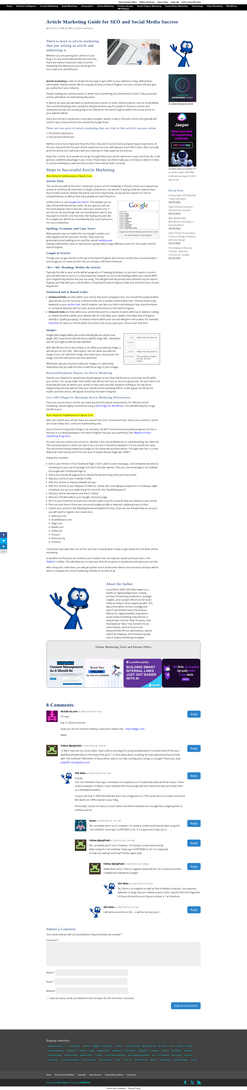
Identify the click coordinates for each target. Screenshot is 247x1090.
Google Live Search (78, 202)
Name (50, 972)
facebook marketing (55, 1050)
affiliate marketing (54, 1046)
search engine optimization (138, 1055)
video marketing (140, 1059)
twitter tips (127, 1059)
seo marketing (163, 1055)
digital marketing (149, 1046)
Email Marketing (69, 6)
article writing (74, 1046)
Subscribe (175, 2)
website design (165, 1059)
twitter (117, 1059)
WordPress (231, 6)
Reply (194, 714)
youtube (194, 1059)
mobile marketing (54, 1055)
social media (52, 1059)
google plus (117, 1050)
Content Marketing (49, 6)
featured (82, 1050)
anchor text (74, 304)
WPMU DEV (85, 1082)
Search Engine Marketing (149, 6)
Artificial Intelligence (26, 6)
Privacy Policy (134, 1088)
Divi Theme (63, 1082)
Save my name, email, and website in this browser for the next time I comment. (92, 998)
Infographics (87, 6)
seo (153, 1055)
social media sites (88, 1059)
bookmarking (107, 1046)
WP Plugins (123, 9)
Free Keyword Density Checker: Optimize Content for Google (180, 251)
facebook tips (71, 1050)
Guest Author (162, 2)
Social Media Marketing (176, 6)
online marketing (71, 1055)
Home (9, 6)
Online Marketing (105, 6)
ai (65, 1046)
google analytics (103, 1050)
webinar (153, 1059)
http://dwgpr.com (135, 728)
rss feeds (98, 1055)
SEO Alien (53, 28)
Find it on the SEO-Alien (191, 2)
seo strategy (177, 1055)
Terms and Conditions (116, 1088)
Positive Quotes (125, 6)
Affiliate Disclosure (147, 2)
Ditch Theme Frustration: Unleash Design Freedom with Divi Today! (182, 236)
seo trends (188, 1055)
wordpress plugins (181, 1059)
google (91, 1050)
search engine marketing (115, 1055)
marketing (187, 1050)
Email (50, 981)
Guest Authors (95, 1075)
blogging (95, 1046)
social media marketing (69, 1059)
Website (50, 990)
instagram (155, 1050)
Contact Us (131, 1075)
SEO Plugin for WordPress (110, 405)
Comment (52, 940)
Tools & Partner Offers (127, 2)
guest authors (130, 1050)
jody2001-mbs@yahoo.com (75, 762)
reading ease (105, 240)
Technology (197, 6)
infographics (143, 1050)
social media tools (105, 1059)
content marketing (132, 1046)
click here (54, 323)
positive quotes (86, 1055)
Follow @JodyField (71, 745)
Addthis (51, 561)
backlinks (86, 1046)
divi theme (163, 1046)
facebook (189, 1046)
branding (118, 1046)
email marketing (176, 1046)
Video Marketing (215, 6)
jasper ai (165, 1050)
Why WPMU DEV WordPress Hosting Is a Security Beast (181, 222)
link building (176, 1050)
